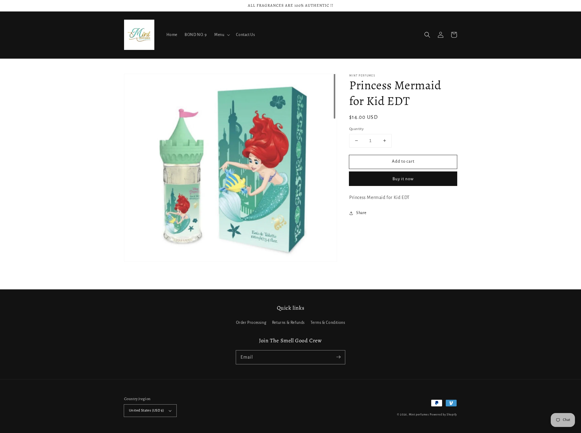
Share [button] (361, 213)
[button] (427, 34)
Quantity (356, 129)
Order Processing (251, 323)
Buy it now (403, 178)
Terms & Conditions (327, 323)
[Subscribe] (338, 357)
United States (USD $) (146, 410)
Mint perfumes (419, 414)
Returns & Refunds (288, 323)
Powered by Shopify (443, 414)
